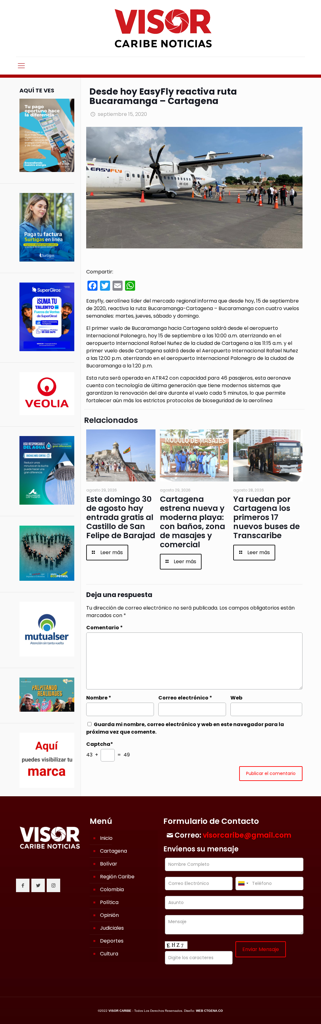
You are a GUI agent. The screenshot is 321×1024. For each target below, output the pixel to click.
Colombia (112, 889)
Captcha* (99, 744)
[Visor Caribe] (160, 28)
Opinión (109, 915)
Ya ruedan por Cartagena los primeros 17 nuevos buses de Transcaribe (266, 517)
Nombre (98, 697)
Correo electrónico (185, 697)
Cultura (109, 953)
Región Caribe (117, 876)
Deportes (112, 940)
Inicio (106, 838)
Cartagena (113, 851)
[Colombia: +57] (243, 883)
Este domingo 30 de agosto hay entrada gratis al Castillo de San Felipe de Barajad (120, 517)
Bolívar (108, 863)
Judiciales (112, 928)
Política (109, 902)
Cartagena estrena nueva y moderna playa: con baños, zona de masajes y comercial (192, 522)
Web (236, 697)
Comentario (104, 627)
